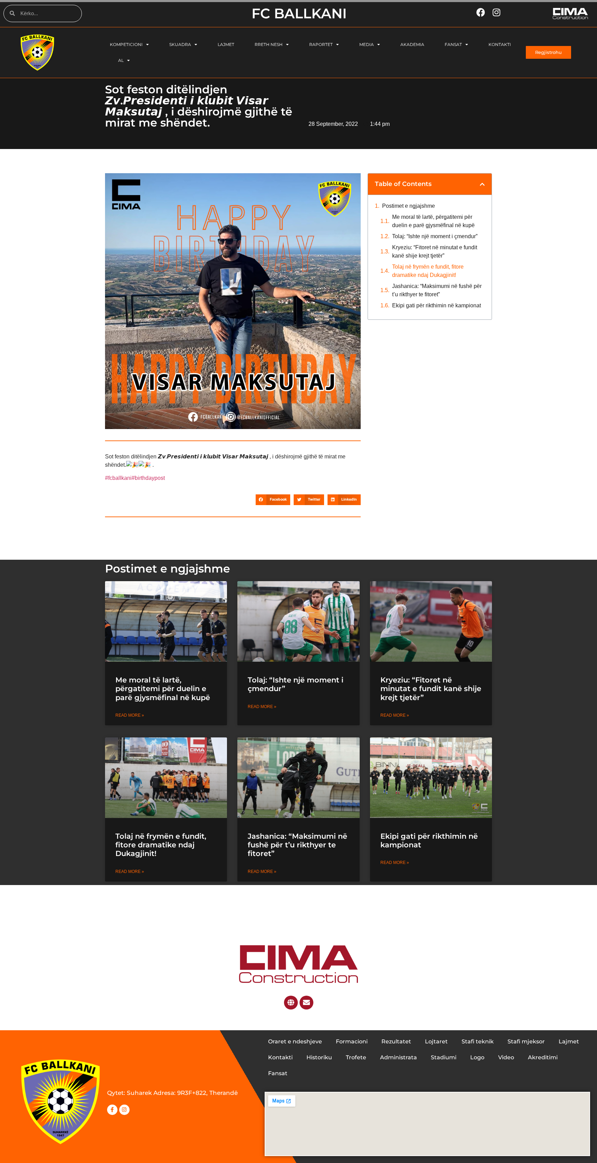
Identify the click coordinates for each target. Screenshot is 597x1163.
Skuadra (180, 44)
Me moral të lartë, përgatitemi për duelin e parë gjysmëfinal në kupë (433, 221)
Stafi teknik (478, 1041)
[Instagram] (124, 1110)
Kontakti (500, 44)
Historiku (319, 1057)
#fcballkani (118, 478)
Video (506, 1057)
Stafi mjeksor (526, 1041)
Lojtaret (436, 1041)
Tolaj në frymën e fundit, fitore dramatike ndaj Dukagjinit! (428, 271)
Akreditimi (543, 1057)
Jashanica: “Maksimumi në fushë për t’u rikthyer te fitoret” (437, 290)
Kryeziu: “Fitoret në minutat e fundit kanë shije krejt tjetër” (434, 251)
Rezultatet (396, 1041)
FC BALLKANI (299, 13)
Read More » (129, 715)
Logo (477, 1057)
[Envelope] (306, 1003)
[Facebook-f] (112, 1110)
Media (366, 44)
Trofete (356, 1057)
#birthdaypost (148, 478)
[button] (273, 499)
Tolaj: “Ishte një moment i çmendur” (434, 236)
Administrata (398, 1057)
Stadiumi (443, 1057)
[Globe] (291, 1003)
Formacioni (352, 1041)
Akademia (412, 44)
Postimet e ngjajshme (408, 206)
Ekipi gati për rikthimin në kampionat (437, 305)
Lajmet (226, 44)
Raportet (321, 44)
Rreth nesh (269, 44)
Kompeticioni (126, 44)
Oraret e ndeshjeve (295, 1041)
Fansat (453, 44)
